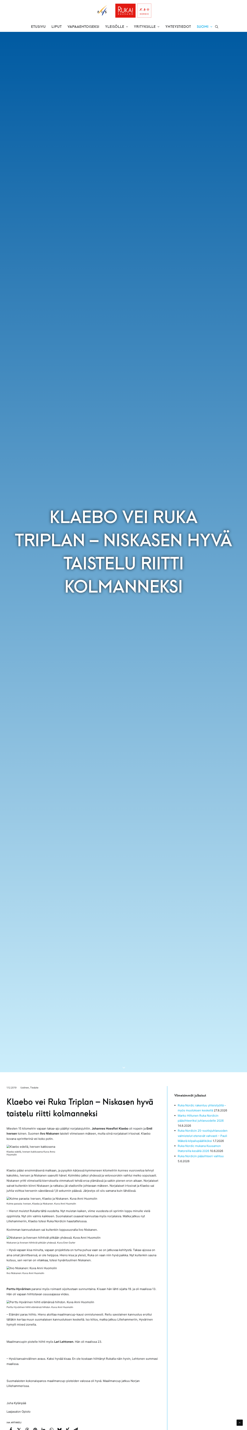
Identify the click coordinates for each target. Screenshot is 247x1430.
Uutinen (24, 1087)
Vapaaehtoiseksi (83, 27)
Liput (57, 27)
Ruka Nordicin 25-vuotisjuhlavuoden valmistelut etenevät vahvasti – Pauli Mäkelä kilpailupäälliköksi (203, 1136)
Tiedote (34, 1087)
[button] (216, 26)
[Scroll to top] (240, 1422)
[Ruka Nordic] (123, 10)
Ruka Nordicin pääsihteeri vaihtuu (201, 1156)
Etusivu (38, 27)
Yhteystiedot (178, 27)
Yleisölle (114, 27)
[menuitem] (38, 26)
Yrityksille (145, 27)
